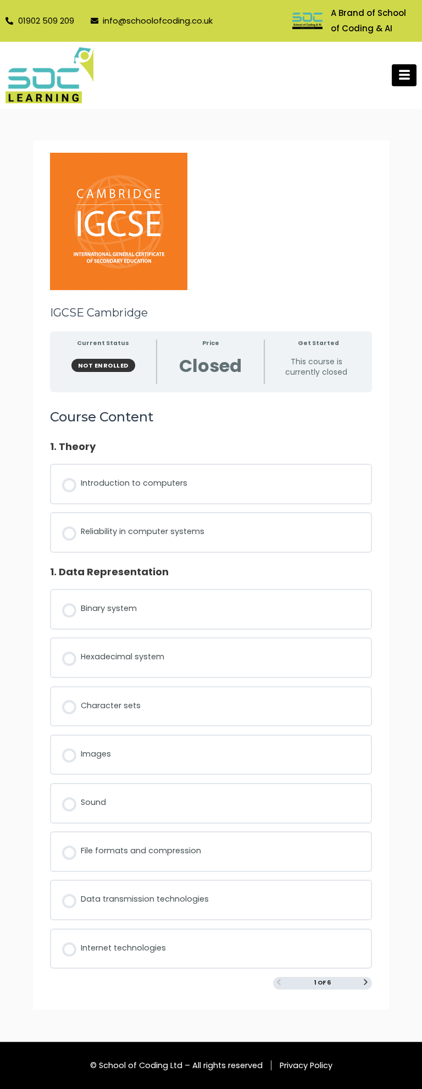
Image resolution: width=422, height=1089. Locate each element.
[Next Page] (366, 983)
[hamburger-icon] (404, 75)
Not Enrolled (103, 365)
